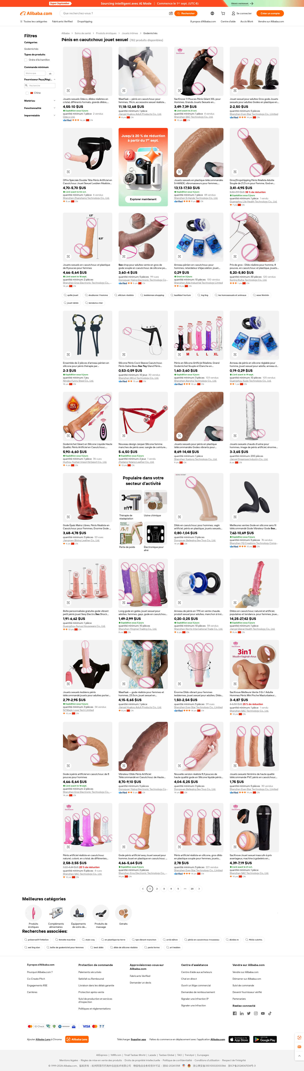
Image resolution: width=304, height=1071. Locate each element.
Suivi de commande (243, 985)
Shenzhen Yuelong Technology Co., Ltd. (195, 459)
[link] (299, 1037)
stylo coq (90, 940)
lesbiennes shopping (154, 295)
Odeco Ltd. (69, 116)
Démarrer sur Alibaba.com (247, 978)
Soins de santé (83, 33)
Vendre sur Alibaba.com (245, 972)
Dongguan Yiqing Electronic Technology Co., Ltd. (143, 280)
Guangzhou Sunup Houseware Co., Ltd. (84, 626)
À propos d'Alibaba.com (40, 964)
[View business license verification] (183, 1065)
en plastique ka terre (115, 940)
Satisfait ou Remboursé (91, 978)
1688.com (115, 1055)
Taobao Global (166, 1055)
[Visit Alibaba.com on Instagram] (256, 1013)
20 (192, 889)
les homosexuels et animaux (232, 295)
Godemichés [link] (150, 33)
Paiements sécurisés (89, 972)
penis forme (154, 947)
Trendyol (189, 1055)
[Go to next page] (199, 889)
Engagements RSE (37, 985)
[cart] (223, 13)
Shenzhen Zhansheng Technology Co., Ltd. (86, 198)
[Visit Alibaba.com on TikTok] (270, 1013)
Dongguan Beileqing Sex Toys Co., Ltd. (195, 540)
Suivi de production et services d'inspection (95, 1000)
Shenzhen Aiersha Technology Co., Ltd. (195, 380)
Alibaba (65, 33)
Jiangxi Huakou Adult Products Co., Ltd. (140, 114)
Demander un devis (140, 982)
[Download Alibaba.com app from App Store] (239, 1039)
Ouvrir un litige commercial (196, 985)
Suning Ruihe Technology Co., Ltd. (248, 280)
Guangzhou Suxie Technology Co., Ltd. (250, 380)
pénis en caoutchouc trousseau (203, 940)
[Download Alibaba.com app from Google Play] (265, 1039)
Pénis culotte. (255, 940)
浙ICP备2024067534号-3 (242, 1065)
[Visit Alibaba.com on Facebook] (235, 1013)
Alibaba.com (218, 1039)
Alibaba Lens (43, 1039)
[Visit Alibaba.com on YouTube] (263, 1013)
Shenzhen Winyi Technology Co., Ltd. (139, 378)
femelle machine (67, 940)
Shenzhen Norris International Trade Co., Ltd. (198, 628)
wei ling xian (34, 947)
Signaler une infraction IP (195, 998)
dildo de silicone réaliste (126, 947)
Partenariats (239, 998)
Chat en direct (189, 978)
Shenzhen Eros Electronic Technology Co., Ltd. (87, 282)
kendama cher (96, 303)
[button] (171, 13)
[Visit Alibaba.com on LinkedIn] (242, 1013)
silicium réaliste (126, 295)
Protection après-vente (91, 992)
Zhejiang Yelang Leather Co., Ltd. (136, 462)
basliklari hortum (182, 295)
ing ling (204, 295)
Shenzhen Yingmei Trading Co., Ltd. (138, 628)
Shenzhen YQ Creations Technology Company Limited (254, 543)
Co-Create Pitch (36, 978)
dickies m (234, 940)
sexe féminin (262, 295)
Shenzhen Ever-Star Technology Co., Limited (254, 114)
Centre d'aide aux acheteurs (196, 972)
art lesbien (175, 947)
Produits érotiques (106, 33)
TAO (179, 1055)
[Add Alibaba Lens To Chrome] (77, 1039)
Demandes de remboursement (198, 992)
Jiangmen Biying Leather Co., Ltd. (81, 540)
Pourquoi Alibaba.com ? (40, 972)
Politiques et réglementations (94, 1008)
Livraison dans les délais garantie (96, 985)
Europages (203, 1055)
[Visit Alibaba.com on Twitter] (249, 1013)
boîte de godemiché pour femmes (67, 947)
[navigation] (39, 461)
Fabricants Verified (140, 976)
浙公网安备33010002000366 (209, 1065)
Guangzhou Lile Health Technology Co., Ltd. (253, 201)
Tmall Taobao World (134, 1055)
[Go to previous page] (143, 889)
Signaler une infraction (193, 1005)
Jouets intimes (130, 33)
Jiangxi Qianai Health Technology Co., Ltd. (252, 628)
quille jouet (72, 295)
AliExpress (101, 1055)
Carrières (32, 992)
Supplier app (138, 1039)
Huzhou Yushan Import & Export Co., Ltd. (85, 462)
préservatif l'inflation (38, 940)
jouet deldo (72, 303)
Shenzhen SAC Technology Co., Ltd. (193, 116)
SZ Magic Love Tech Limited (78, 710)
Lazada (152, 1055)
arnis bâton (172, 940)
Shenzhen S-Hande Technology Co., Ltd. (196, 198)
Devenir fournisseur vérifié (247, 992)
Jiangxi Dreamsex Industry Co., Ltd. (249, 459)
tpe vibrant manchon (145, 940)
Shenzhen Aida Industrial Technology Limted (198, 282)
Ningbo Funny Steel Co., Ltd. (78, 380)
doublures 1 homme (98, 295)
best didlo (98, 947)
